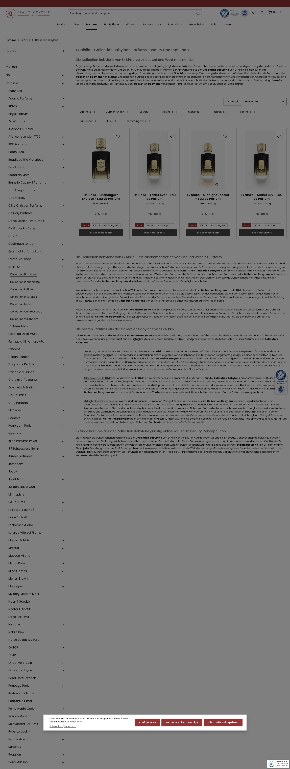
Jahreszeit (220, 111)
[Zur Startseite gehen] (28, 13)
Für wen (143, 111)
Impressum (70, 726)
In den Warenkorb (101, 232)
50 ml (86, 225)
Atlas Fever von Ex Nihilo (97, 378)
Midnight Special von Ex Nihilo (101, 401)
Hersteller (11, 51)
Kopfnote (245, 111)
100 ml (96, 225)
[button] (63, 75)
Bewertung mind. (137, 121)
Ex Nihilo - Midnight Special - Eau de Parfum (208, 197)
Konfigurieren (147, 722)
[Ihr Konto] (262, 12)
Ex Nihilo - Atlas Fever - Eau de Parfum (154, 197)
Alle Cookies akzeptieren (223, 722)
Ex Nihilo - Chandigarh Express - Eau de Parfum (101, 197)
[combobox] (131, 13)
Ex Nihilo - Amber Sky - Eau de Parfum (261, 197)
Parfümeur (86, 121)
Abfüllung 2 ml (111, 225)
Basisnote (85, 111)
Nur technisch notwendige (182, 722)
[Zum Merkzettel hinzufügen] (118, 136)
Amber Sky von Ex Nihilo (97, 351)
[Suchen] (198, 13)
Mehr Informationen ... (72, 721)
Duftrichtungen (115, 111)
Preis (110, 121)
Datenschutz (56, 726)
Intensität (193, 111)
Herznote (167, 111)
